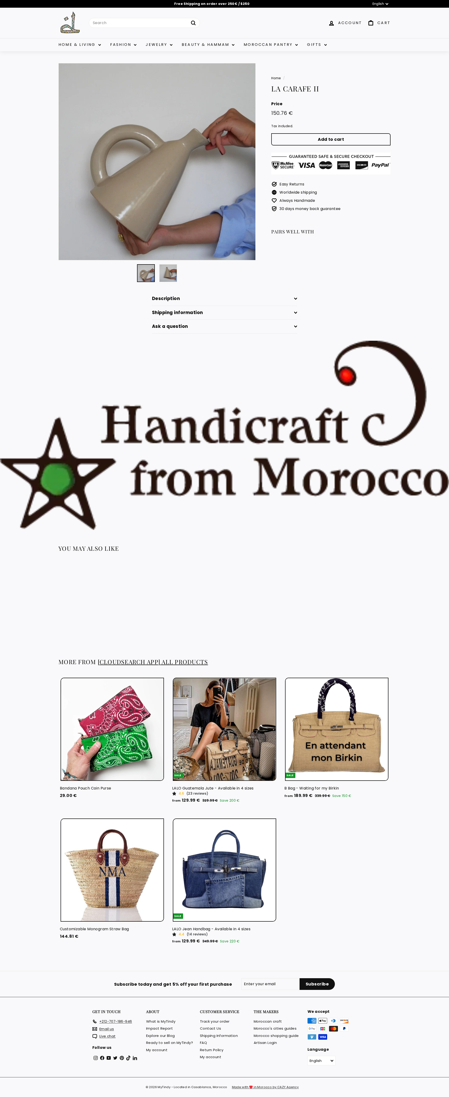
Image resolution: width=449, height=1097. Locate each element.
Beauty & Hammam (206, 44)
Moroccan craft (268, 1021)
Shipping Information (219, 1035)
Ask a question (170, 326)
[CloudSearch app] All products (153, 662)
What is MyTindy (160, 1021)
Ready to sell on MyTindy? (169, 1042)
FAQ (203, 1042)
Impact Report (159, 1028)
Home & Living (77, 44)
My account (156, 1049)
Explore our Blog (160, 1035)
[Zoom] (157, 161)
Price (276, 103)
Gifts (315, 44)
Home (276, 78)
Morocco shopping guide (276, 1035)
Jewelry (157, 44)
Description (166, 298)
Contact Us (210, 1028)
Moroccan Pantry (269, 44)
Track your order (214, 1021)
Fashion (121, 44)
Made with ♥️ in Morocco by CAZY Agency (265, 1087)
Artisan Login (265, 1042)
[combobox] (144, 23)
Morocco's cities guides (275, 1028)
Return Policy (211, 1049)
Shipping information (177, 312)
